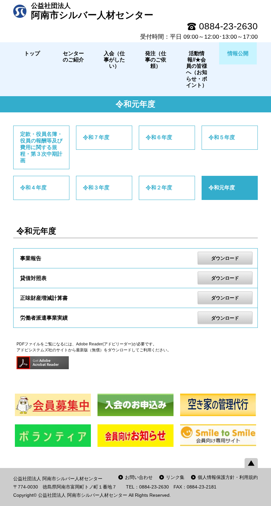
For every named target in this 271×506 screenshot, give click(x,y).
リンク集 (175, 477)
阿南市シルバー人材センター (92, 11)
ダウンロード (225, 258)
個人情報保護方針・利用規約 (228, 477)
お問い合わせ (139, 477)
